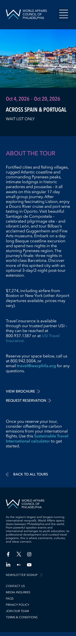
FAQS (9, 598)
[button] (63, 15)
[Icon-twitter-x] (18, 554)
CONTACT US (15, 586)
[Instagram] (29, 554)
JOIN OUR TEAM (17, 611)
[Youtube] (29, 564)
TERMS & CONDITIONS (21, 617)
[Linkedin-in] (8, 564)
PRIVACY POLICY (17, 605)
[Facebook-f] (8, 554)
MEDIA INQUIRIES (18, 592)
